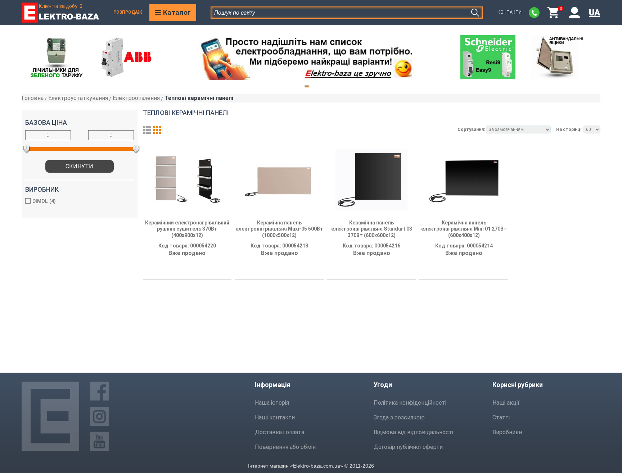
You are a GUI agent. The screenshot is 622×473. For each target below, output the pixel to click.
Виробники (507, 432)
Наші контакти (275, 417)
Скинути (79, 166)
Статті (501, 417)
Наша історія (272, 402)
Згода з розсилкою (399, 417)
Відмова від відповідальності (413, 432)
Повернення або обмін (285, 447)
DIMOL (43, 201)
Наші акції (505, 402)
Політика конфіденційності (410, 402)
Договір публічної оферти (408, 447)
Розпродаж (127, 12)
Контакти (509, 12)
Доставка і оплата (279, 432)
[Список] (147, 130)
